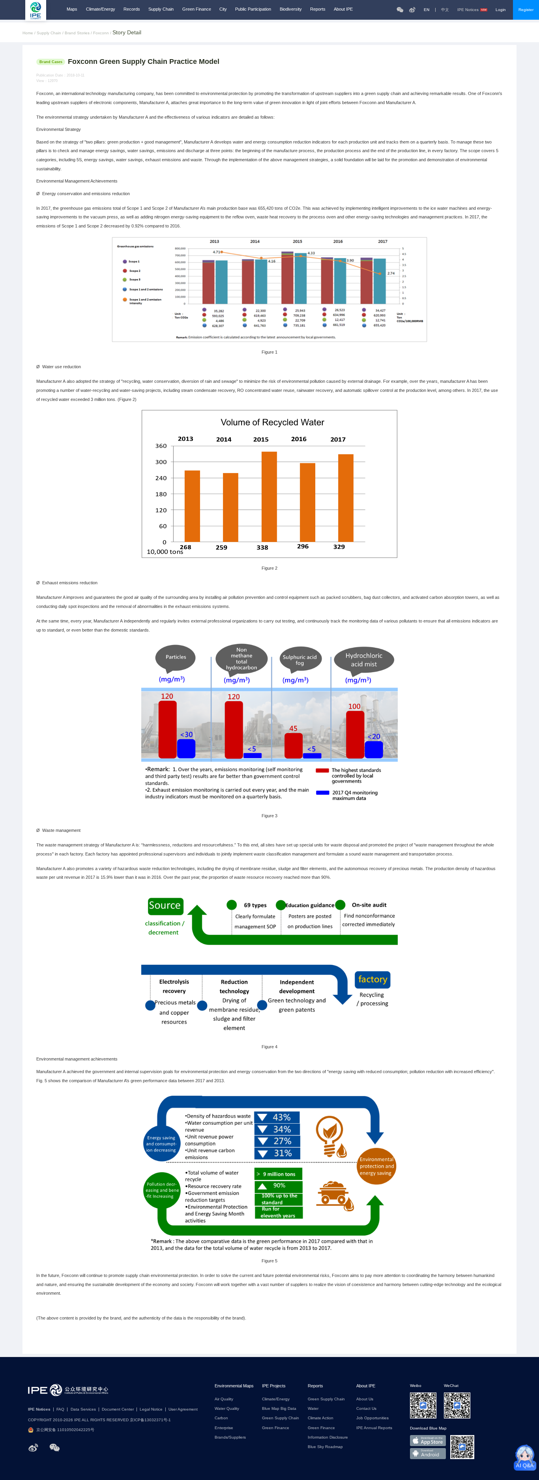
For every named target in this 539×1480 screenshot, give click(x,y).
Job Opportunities (372, 1418)
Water (313, 1409)
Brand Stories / (79, 33)
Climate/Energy (100, 9)
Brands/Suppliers (230, 1437)
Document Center (118, 1409)
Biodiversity (291, 9)
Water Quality (227, 1409)
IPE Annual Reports (374, 1428)
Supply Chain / (51, 33)
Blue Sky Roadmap (325, 1447)
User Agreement (183, 1409)
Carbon (221, 1418)
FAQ (60, 1409)
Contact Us (366, 1409)
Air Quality (224, 1399)
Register (525, 9)
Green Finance (196, 9)
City (223, 9)
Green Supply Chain (280, 1418)
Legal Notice (151, 1409)
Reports (318, 9)
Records (132, 9)
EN (426, 10)
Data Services (83, 1409)
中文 (445, 10)
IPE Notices (468, 10)
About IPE (343, 9)
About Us (364, 1399)
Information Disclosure (328, 1437)
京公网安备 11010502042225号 (65, 1430)
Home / (29, 33)
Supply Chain (161, 9)
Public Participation (253, 9)
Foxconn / (102, 33)
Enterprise (224, 1428)
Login (501, 9)
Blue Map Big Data (279, 1409)
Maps (72, 9)
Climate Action (320, 1418)
